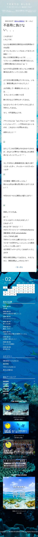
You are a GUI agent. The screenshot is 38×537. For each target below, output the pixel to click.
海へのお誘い (7, 323)
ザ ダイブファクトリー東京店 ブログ (19, 7)
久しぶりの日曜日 (8, 343)
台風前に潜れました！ (10, 338)
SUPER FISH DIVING (19, 475)
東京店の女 (7, 348)
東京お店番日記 (20, 21)
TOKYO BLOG (19, 4)
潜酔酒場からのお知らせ (11, 361)
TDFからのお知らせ (9, 367)
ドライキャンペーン (9, 317)
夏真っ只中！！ (8, 328)
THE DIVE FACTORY (19, 401)
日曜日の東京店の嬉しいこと (12, 312)
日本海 (7, 307)
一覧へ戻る (19, 267)
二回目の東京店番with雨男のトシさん (15, 333)
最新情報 (6, 364)
